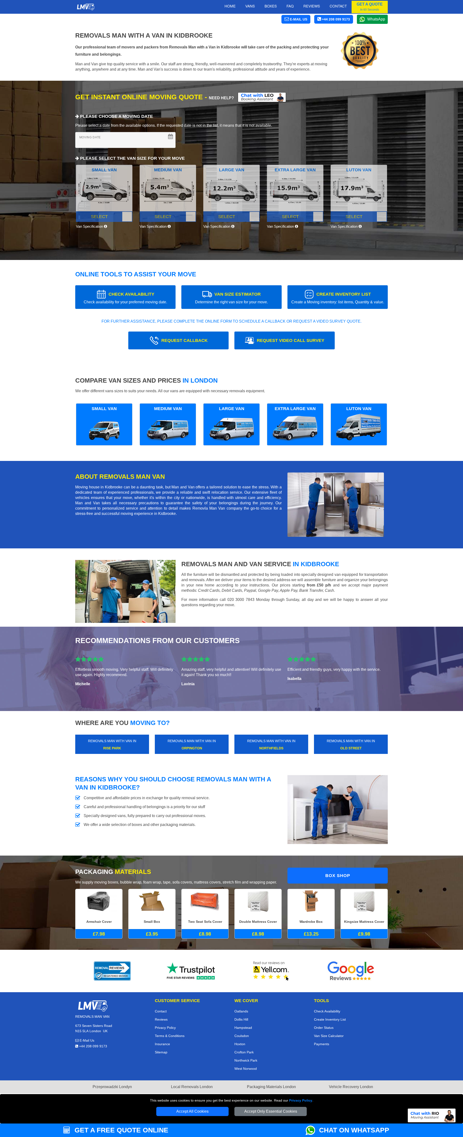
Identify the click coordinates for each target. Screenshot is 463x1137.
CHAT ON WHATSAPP (354, 1130)
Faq (290, 5)
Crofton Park (244, 1052)
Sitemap (161, 1052)
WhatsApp (376, 19)
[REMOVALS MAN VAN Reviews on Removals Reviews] (112, 971)
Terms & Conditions (169, 1036)
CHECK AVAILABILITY (125, 298)
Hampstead (243, 1028)
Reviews (311, 5)
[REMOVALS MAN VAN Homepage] (85, 7)
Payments (321, 1044)
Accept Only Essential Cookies (270, 1111)
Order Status (324, 1028)
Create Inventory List (330, 1019)
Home (230, 5)
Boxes (271, 5)
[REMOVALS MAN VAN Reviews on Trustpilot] (191, 971)
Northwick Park (245, 1060)
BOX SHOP (337, 875)
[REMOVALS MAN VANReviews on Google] (350, 971)
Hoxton (239, 1044)
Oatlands (241, 1011)
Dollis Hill (241, 1019)
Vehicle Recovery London (351, 1087)
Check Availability (327, 1011)
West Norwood (245, 1069)
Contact (338, 5)
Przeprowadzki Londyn (112, 1087)
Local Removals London (192, 1087)
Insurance (162, 1044)
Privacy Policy (300, 1100)
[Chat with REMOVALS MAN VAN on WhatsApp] (312, 1130)
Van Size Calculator (329, 1036)
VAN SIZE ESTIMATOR (231, 298)
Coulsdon (241, 1036)
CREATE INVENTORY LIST (337, 298)
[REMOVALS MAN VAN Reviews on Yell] (271, 971)
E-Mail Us (86, 1040)
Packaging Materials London (271, 1087)
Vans (250, 5)
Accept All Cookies (192, 1111)
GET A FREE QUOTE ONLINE (120, 1130)
